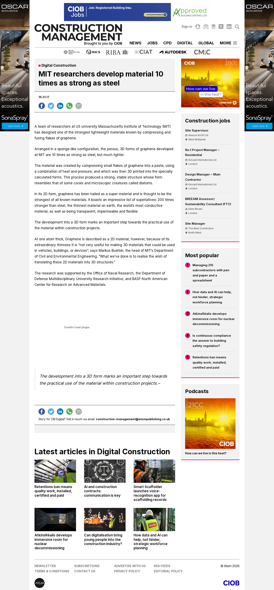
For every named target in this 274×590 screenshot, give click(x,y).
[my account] (197, 26)
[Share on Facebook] (42, 106)
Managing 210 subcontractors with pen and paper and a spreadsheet (211, 272)
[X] (221, 26)
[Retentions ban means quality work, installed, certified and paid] (55, 471)
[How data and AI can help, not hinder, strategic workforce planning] (154, 519)
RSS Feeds (162, 566)
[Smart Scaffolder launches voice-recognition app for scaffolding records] (154, 471)
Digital (185, 43)
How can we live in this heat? (205, 453)
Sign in (187, 26)
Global (206, 43)
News (135, 43)
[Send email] (78, 106)
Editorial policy (168, 571)
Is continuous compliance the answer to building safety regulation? (212, 341)
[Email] (205, 26)
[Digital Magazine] (213, 26)
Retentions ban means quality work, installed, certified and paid (210, 362)
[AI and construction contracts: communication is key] (105, 471)
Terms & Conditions (52, 571)
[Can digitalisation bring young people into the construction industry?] (105, 519)
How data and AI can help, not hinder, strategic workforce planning (212, 297)
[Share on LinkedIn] (60, 106)
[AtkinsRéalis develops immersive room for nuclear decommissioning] (55, 519)
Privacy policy (127, 571)
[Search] (237, 26)
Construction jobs (207, 120)
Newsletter (45, 566)
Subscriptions (86, 566)
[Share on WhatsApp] (69, 106)
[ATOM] (86, 583)
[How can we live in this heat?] (210, 423)
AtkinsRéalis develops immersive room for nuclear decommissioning (214, 319)
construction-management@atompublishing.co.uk (133, 419)
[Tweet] (51, 106)
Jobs (152, 43)
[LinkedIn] (229, 26)
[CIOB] (188, 583)
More (225, 43)
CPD (167, 43)
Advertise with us (130, 566)
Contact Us (84, 571)
